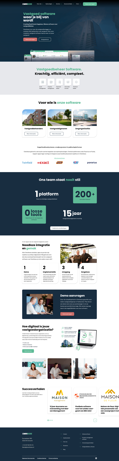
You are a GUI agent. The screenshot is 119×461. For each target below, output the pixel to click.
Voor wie (39, 3)
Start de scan (28, 351)
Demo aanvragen (89, 4)
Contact (65, 434)
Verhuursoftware (86, 434)
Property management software (87, 438)
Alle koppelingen (59, 158)
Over (77, 3)
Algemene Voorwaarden (28, 458)
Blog (64, 449)
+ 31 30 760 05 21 (27, 445)
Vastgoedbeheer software (88, 446)
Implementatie (66, 437)
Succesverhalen (68, 3)
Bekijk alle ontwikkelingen (59, 228)
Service (58, 3)
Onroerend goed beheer (87, 442)
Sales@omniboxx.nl (28, 447)
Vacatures (65, 445)
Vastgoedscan (45, 39)
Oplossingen (49, 3)
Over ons (65, 441)
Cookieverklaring (41, 458)
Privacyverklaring (53, 458)
